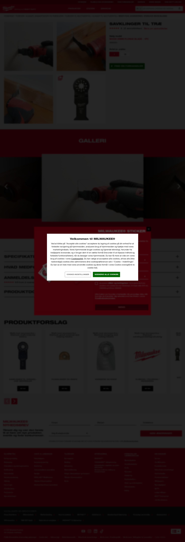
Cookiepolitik (77, 259)
